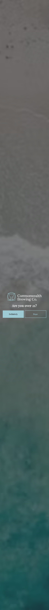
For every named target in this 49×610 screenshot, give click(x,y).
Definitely (13, 314)
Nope (35, 314)
